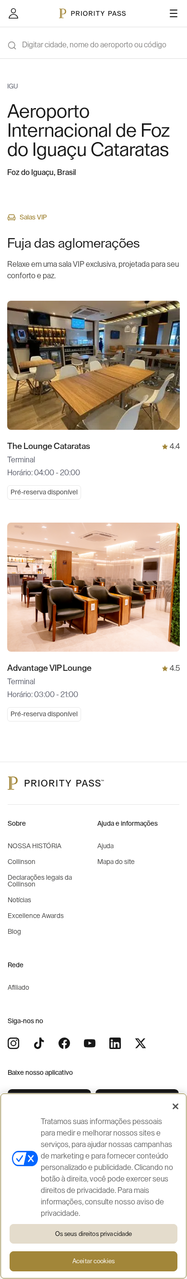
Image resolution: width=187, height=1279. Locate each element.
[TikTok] (39, 1043)
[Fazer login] (13, 13)
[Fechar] (175, 1106)
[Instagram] (13, 1043)
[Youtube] (89, 1043)
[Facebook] (64, 1043)
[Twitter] (140, 1043)
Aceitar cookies (93, 1261)
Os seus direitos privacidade (93, 1234)
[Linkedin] (115, 1043)
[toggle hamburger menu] (173, 13)
